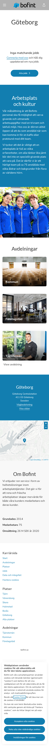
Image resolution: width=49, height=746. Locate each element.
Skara (5, 602)
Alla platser (8, 619)
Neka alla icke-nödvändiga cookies (24, 729)
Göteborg (7, 615)
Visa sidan (24, 408)
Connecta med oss (17, 57)
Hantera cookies (11, 579)
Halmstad (8, 606)
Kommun (7, 637)
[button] (43, 5)
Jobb (5, 570)
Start (5, 558)
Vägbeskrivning (24, 404)
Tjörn (5, 593)
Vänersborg (8, 598)
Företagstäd (9, 641)
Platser (6, 566)
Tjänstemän (8, 632)
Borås (5, 610)
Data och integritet (12, 575)
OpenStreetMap (35, 460)
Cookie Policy (19, 697)
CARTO (45, 460)
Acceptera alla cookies (24, 721)
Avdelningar (9, 562)
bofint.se (25, 649)
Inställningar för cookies (24, 737)
